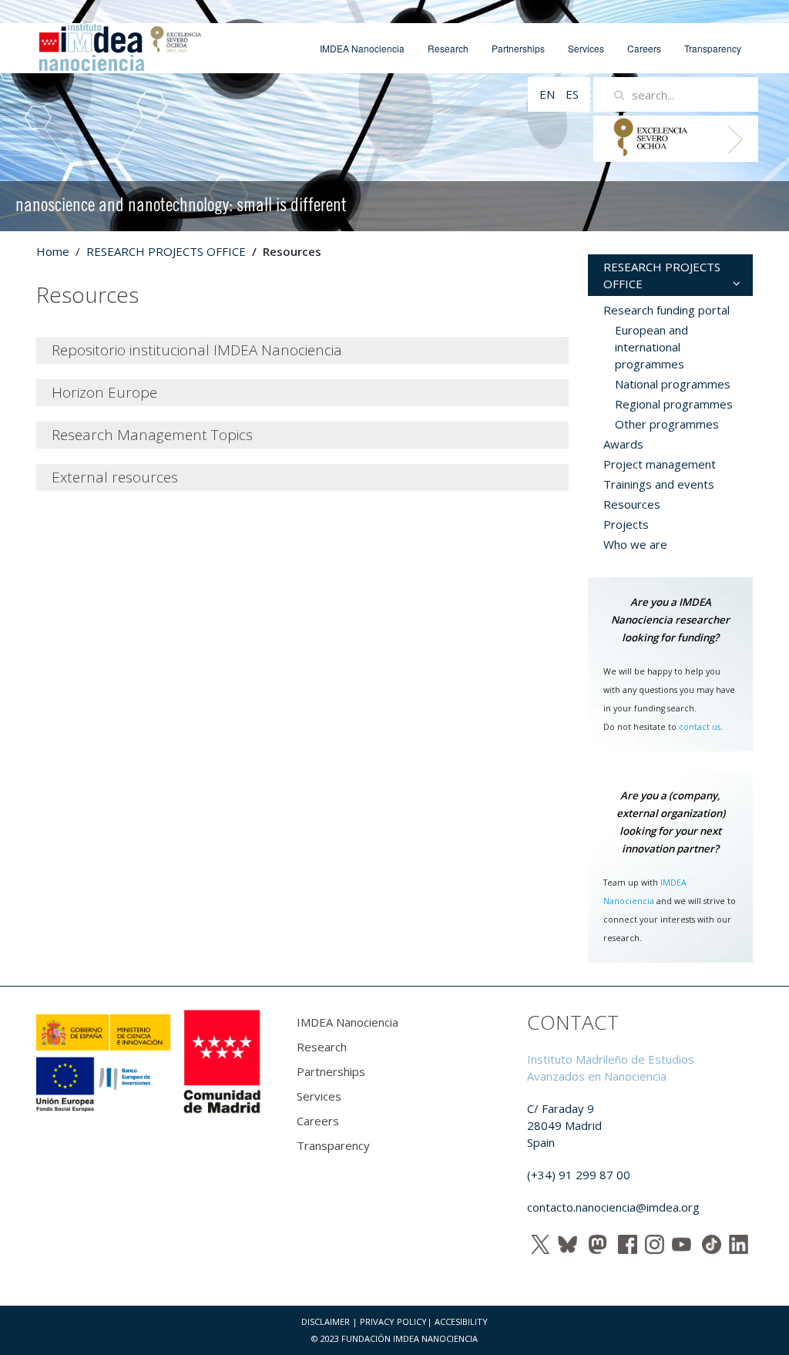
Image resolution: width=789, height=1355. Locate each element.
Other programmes (667, 424)
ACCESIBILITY (461, 1321)
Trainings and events (658, 484)
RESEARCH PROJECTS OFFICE (166, 251)
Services (586, 48)
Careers (644, 48)
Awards (623, 444)
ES (572, 94)
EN (548, 94)
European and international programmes (651, 347)
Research (448, 48)
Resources (631, 504)
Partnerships (518, 48)
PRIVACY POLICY (393, 1321)
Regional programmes (674, 404)
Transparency (712, 48)
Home (52, 251)
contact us (699, 726)
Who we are (635, 544)
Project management (659, 464)
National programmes (672, 384)
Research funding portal (666, 310)
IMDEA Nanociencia (362, 48)
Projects (626, 524)
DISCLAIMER (325, 1321)
